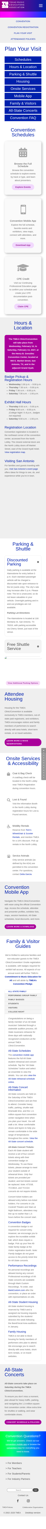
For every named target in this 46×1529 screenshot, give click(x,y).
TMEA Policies (7, 1507)
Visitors (12, 1008)
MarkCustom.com (16, 1290)
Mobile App (23, 96)
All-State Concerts (23, 110)
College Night (16, 1012)
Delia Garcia (26, 874)
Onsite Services (23, 89)
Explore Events (23, 187)
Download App (23, 245)
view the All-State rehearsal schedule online (22, 1078)
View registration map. (15, 452)
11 (43, 777)
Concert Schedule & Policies (23, 1422)
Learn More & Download (20, 927)
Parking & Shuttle (23, 74)
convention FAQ (14, 1448)
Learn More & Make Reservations (17, 742)
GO (35, 1490)
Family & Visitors (23, 103)
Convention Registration (23, 27)
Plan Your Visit (23, 33)
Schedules (23, 59)
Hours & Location (23, 67)
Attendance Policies (23, 39)
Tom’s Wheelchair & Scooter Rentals (23, 833)
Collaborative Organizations (33, 1507)
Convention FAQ (23, 118)
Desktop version (32, 1513)
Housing (23, 81)
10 (43, 775)
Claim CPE (23, 306)
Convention (23, 22)
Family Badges (16, 1000)
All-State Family (17, 991)
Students (13, 1004)
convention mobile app (23, 1055)
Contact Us (23, 1495)
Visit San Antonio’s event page (23, 469)
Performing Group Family (22, 995)
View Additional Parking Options (23, 683)
